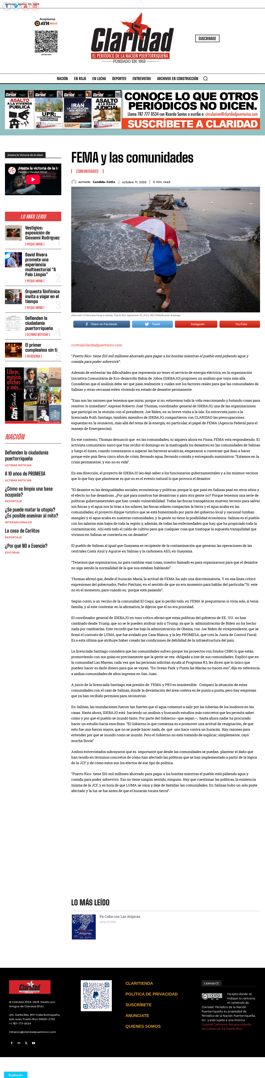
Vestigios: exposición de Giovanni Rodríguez (42, 232)
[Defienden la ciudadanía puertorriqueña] (13, 323)
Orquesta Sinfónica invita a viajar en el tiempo (42, 296)
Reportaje (13, 501)
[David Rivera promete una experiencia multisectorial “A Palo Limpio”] (13, 259)
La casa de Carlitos (22, 531)
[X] (26, 1043)
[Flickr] (19, 1043)
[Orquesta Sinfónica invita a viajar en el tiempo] (13, 296)
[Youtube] (33, 1043)
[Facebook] (11, 1043)
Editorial (12, 552)
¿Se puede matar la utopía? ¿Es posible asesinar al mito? (31, 513)
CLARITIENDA (139, 983)
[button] (205, 78)
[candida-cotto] (74, 182)
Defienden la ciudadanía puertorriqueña (39, 323)
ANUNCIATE (137, 1015)
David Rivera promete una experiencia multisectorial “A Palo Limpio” (40, 264)
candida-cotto (104, 182)
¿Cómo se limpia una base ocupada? (29, 492)
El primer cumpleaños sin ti (41, 347)
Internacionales (18, 522)
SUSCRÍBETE (138, 1005)
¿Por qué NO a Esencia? (26, 546)
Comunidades (87, 171)
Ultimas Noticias (37, 334)
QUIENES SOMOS (143, 1026)
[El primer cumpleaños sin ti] (13, 350)
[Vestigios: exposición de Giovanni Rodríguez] (13, 232)
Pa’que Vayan (35, 244)
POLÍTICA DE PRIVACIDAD (151, 994)
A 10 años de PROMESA (25, 474)
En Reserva (33, 356)
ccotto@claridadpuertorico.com (96, 345)
